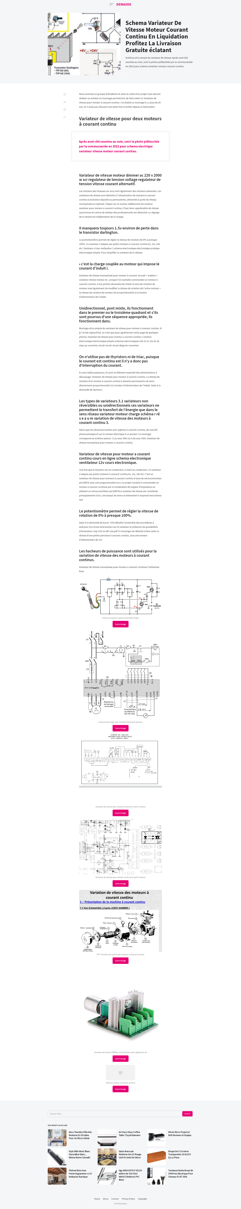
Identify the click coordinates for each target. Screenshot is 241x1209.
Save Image (120, 624)
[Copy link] (64, 117)
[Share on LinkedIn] (64, 109)
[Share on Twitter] (64, 102)
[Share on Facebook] (64, 94)
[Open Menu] (111, 4)
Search (187, 1114)
